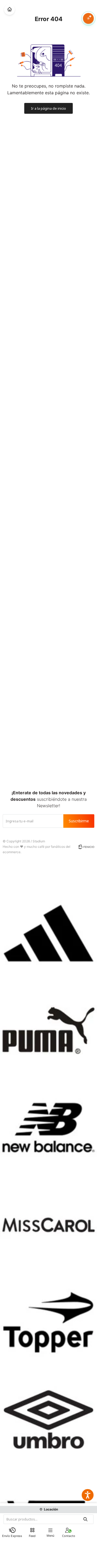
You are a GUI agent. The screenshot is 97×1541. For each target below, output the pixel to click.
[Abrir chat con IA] (88, 18)
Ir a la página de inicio (48, 108)
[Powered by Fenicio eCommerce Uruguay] (86, 847)
